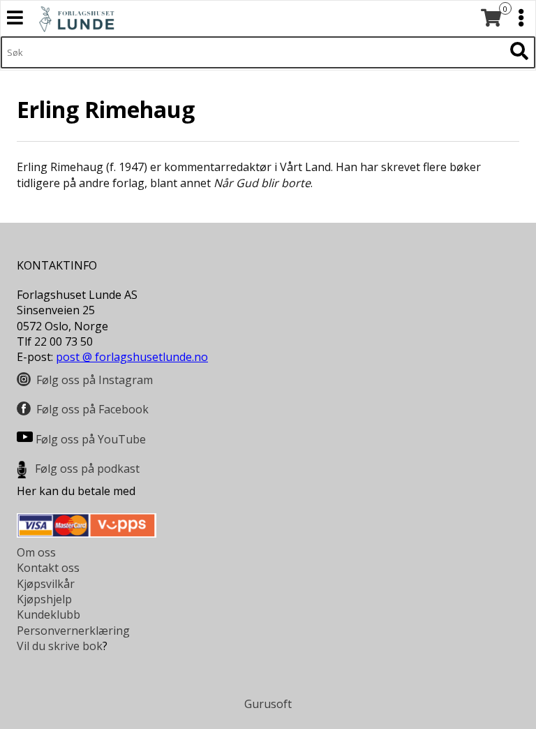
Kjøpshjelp (44, 599)
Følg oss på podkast (87, 468)
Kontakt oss (48, 567)
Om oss (36, 552)
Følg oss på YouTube (91, 439)
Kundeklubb (48, 614)
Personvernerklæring (73, 630)
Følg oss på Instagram (94, 380)
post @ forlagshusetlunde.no (132, 356)
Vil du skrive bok (60, 646)
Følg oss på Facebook (92, 409)
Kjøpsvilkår (46, 583)
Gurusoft (268, 704)
